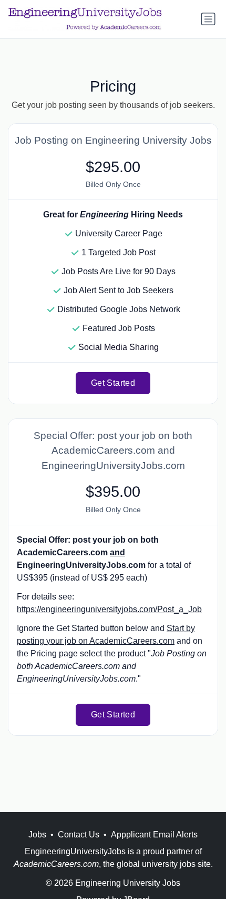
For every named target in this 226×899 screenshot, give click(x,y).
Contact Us (78, 834)
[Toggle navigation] (208, 19)
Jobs (37, 834)
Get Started (113, 382)
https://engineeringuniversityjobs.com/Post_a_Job (109, 609)
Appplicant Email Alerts (154, 834)
